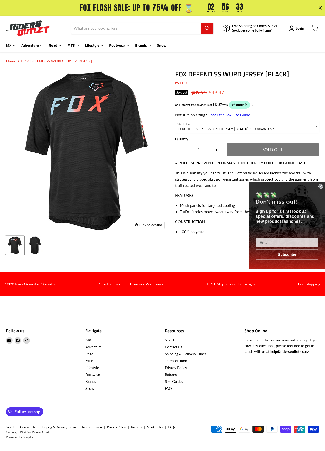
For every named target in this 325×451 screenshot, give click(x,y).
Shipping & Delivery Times (186, 354)
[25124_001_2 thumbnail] (35, 245)
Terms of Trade (176, 361)
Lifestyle (92, 45)
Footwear (117, 45)
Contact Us (173, 347)
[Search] (207, 28)
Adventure (30, 45)
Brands (141, 45)
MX (9, 45)
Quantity (181, 139)
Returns (171, 374)
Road (53, 45)
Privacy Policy (176, 367)
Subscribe (287, 254)
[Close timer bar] (320, 8)
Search (170, 340)
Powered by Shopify (19, 437)
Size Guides (174, 381)
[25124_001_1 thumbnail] (14, 245)
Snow (161, 45)
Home (11, 61)
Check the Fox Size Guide (229, 114)
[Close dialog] (320, 186)
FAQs (169, 388)
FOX (184, 83)
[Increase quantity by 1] (217, 149)
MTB (71, 45)
